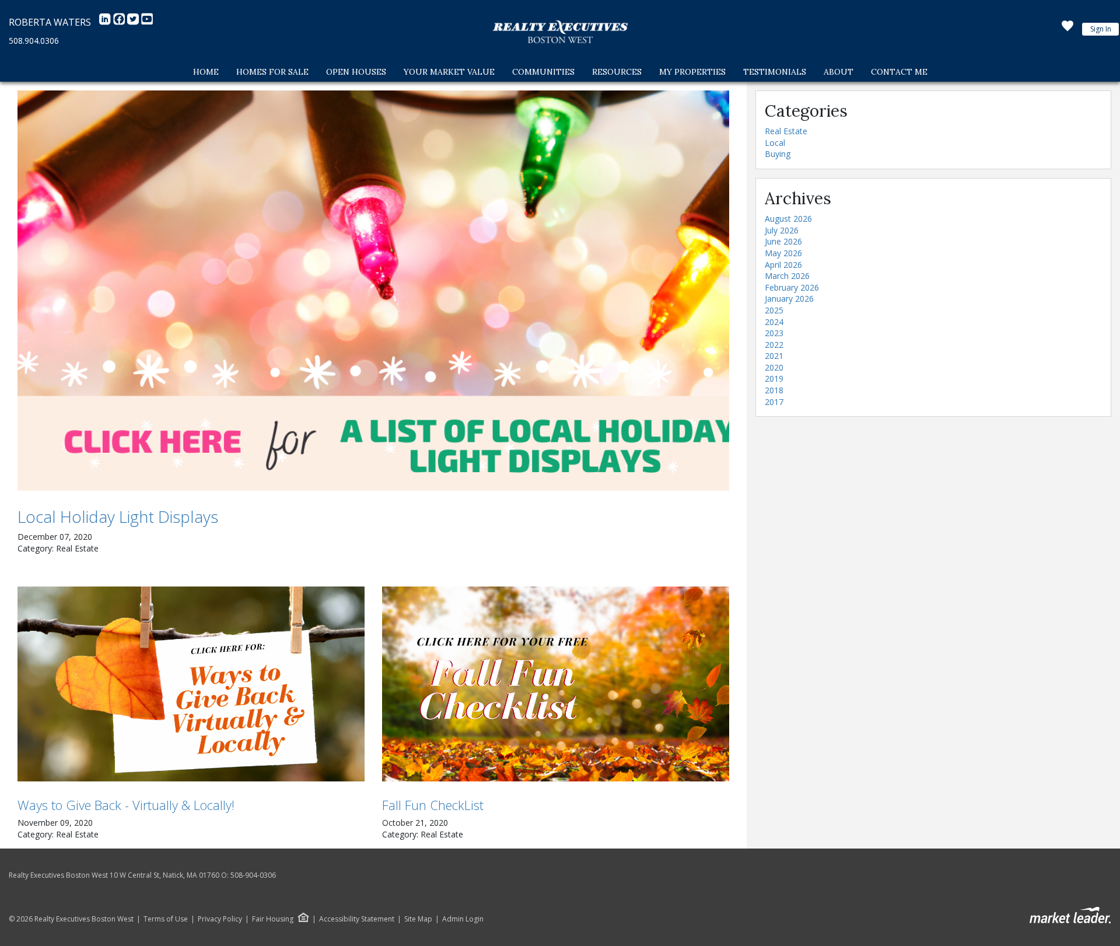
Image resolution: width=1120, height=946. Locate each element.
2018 (774, 390)
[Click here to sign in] (1067, 29)
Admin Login (463, 919)
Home (206, 72)
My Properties (692, 72)
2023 (774, 332)
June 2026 (783, 241)
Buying (777, 153)
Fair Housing (272, 919)
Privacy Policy (220, 919)
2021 (774, 355)
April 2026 (783, 264)
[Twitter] (134, 22)
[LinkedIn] (106, 22)
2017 (774, 401)
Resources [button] (617, 72)
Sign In (1100, 29)
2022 (774, 344)
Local (775, 142)
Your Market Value (449, 72)
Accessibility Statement (356, 919)
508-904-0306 (253, 875)
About (838, 72)
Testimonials (774, 72)
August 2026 (788, 218)
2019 (774, 378)
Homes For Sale (272, 72)
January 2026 (789, 298)
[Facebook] (120, 22)
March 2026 (787, 275)
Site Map (418, 919)
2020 (774, 367)
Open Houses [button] (356, 72)
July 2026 (782, 230)
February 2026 (792, 287)
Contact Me (899, 72)
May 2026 (783, 253)
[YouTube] (147, 22)
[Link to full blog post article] (373, 290)
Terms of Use (166, 919)
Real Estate (786, 131)
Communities (543, 72)
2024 (774, 321)
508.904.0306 (34, 40)
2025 (774, 310)
